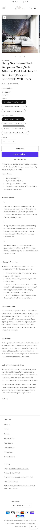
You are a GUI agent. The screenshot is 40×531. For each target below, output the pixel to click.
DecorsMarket (12, 520)
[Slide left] (15, 56)
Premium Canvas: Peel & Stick (14, 106)
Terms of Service (9, 457)
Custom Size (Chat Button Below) (15, 133)
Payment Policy (9, 448)
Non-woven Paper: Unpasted (14, 111)
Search (6, 429)
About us (7, 425)
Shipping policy (31, 523)
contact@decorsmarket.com (19, 469)
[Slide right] (24, 56)
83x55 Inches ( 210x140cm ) (13, 119)
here (29, 298)
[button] (4, 7)
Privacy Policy (8, 452)
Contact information (20, 526)
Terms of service (20, 523)
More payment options (20, 159)
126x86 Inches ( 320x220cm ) (13, 124)
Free (7, 95)
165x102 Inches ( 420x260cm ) (14, 128)
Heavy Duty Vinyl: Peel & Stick (14, 102)
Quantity (4, 137)
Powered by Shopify (21, 520)
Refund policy (8, 443)
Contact (6, 434)
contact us (20, 287)
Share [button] (6, 399)
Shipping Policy (9, 438)
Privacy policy (10, 523)
